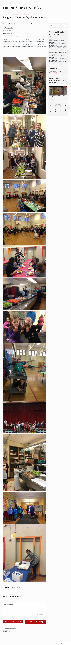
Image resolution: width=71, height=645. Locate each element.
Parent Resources (43, 9)
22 (55, 110)
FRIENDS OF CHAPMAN (22, 8)
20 (50, 110)
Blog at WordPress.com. (35, 636)
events (13, 14)
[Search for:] (69, 2)
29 (55, 111)
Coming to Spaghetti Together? (13, 621)
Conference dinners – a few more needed (35, 622)
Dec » (53, 114)
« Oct (50, 114)
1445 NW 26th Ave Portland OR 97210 (6, 631)
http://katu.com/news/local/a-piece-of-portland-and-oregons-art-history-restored (57, 97)
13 (50, 109)
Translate (59, 72)
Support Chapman (62, 9)
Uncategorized (27, 14)
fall (17, 14)
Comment (41, 614)
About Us (34, 9)
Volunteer (53, 9)
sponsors (20, 14)
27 (50, 111)
